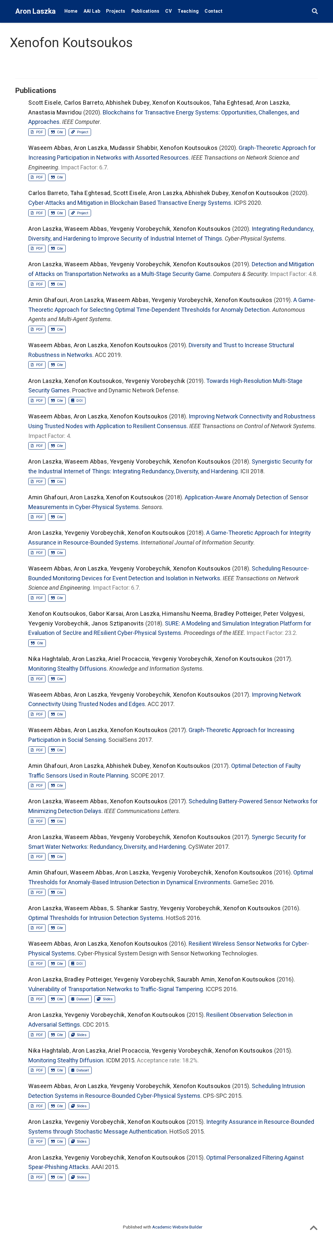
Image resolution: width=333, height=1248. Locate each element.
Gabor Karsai (106, 613)
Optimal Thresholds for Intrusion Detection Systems (95, 917)
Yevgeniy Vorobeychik (140, 228)
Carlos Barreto (83, 102)
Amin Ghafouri (47, 299)
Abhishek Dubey (128, 102)
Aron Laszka (35, 11)
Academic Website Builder (177, 1226)
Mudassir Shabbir (133, 147)
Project (82, 132)
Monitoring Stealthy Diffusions (67, 668)
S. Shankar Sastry (133, 908)
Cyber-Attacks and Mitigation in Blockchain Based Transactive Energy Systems (129, 202)
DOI (79, 401)
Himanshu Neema (186, 613)
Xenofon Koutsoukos (181, 102)
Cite (59, 132)
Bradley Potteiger (237, 613)
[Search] (315, 11)
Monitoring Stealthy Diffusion (65, 1060)
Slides (107, 999)
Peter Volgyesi (283, 613)
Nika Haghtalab (49, 658)
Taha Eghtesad (233, 102)
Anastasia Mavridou (55, 112)
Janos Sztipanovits (117, 623)
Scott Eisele (44, 102)
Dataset (82, 999)
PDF (39, 132)
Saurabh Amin (196, 979)
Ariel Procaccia (128, 658)
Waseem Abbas (49, 147)
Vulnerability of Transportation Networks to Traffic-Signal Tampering (115, 989)
